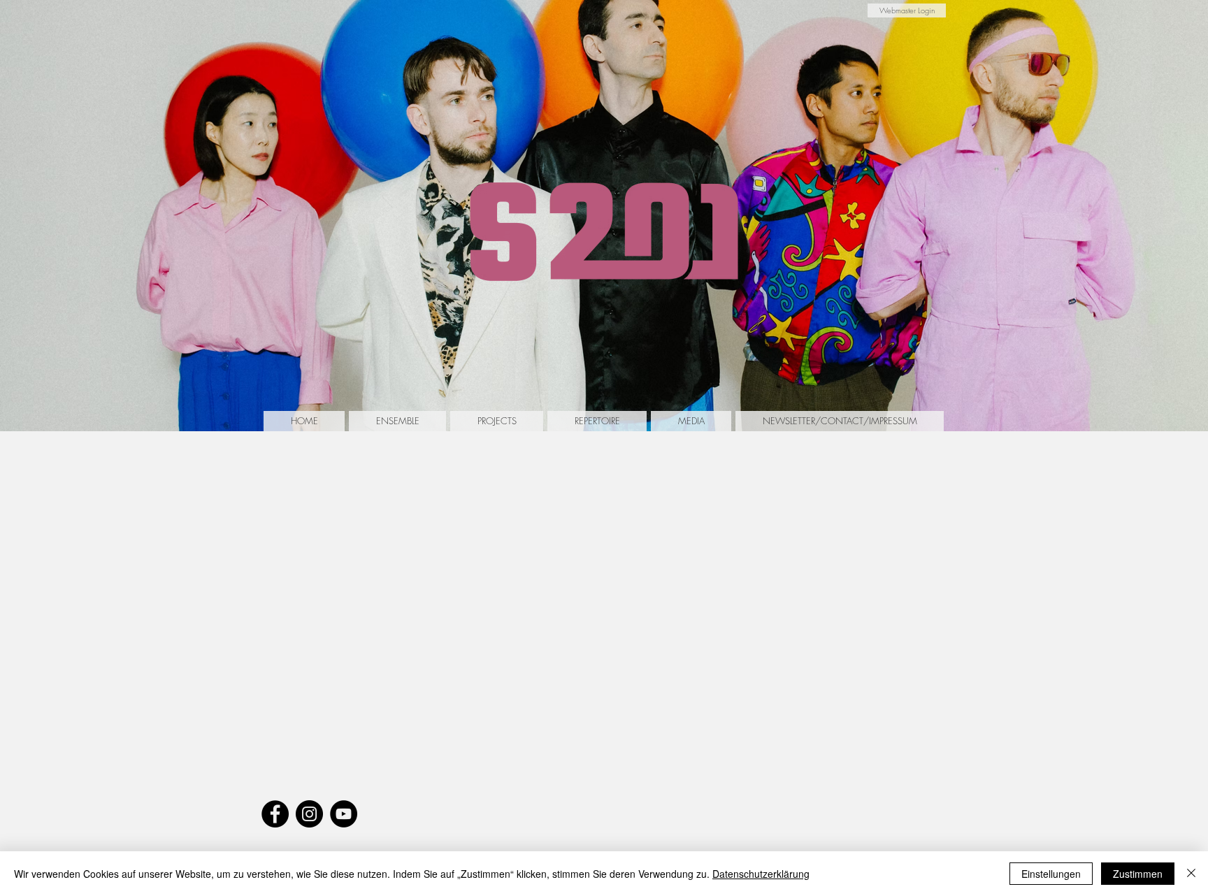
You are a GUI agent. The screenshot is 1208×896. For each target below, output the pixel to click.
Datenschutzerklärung (761, 874)
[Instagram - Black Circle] (309, 814)
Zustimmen (1138, 874)
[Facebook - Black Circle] (275, 814)
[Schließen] (1191, 873)
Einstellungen (1051, 874)
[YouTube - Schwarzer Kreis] (343, 814)
